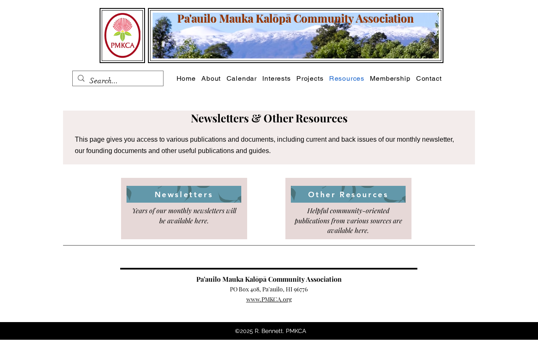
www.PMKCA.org (269, 299)
